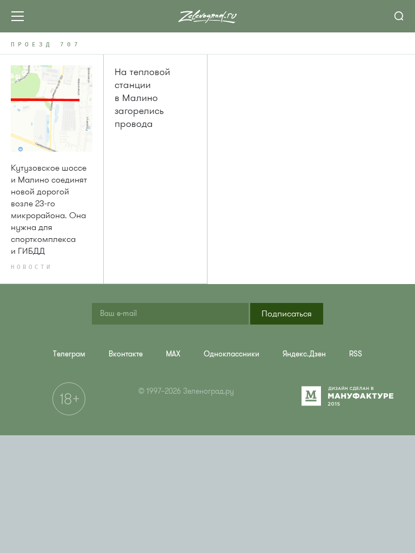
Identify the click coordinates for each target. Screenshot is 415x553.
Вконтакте (126, 354)
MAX (173, 354)
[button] (286, 314)
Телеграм (69, 354)
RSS (355, 354)
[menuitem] (69, 354)
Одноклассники (231, 354)
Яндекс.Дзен (304, 354)
